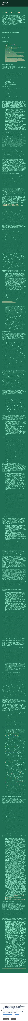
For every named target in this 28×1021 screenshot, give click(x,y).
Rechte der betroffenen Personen (11, 61)
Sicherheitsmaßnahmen (9, 46)
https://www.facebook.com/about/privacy (12, 778)
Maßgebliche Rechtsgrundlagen (10, 45)
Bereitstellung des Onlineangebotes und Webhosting (14, 52)
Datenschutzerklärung (7, 1014)
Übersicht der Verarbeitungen (10, 44)
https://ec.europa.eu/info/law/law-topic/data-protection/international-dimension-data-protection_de (12, 205)
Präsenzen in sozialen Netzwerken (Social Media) (13, 58)
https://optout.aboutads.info (7, 301)
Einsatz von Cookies (8, 50)
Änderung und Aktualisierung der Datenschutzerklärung (15, 60)
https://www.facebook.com (10, 777)
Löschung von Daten (8, 49)
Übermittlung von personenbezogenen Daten (13, 47)
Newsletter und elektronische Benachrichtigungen (14, 55)
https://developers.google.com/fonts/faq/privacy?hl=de (15, 899)
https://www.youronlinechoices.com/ (9, 302)
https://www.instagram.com (13, 733)
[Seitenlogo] (5, 3)
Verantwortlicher (8, 43)
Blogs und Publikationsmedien (10, 53)
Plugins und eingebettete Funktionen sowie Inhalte (14, 59)
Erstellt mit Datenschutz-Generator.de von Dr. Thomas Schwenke (14, 968)
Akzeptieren (6, 1019)
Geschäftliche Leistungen (9, 51)
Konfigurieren (6, 1015)
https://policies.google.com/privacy (11, 897)
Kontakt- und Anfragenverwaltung (11, 54)
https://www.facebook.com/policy (11, 746)
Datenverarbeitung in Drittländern (11, 48)
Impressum (17, 1014)
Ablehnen (13, 1019)
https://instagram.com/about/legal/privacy (12, 735)
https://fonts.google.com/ (19, 895)
